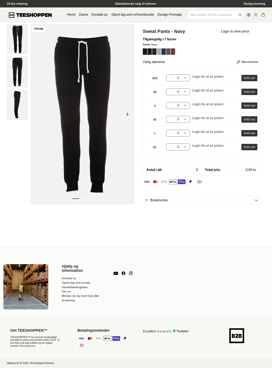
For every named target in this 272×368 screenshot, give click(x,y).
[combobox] (212, 15)
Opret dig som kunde (76, 282)
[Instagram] (131, 273)
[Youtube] (115, 273)
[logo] (30, 14)
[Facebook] (123, 273)
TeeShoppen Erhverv (42, 363)
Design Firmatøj (169, 14)
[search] (240, 15)
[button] (17, 39)
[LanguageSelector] (248, 15)
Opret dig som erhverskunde (133, 14)
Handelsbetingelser (75, 287)
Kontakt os (100, 14)
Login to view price (235, 31)
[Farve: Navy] (145, 51)
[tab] (75, 198)
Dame (83, 14)
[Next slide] (127, 114)
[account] (256, 15)
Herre (71, 14)
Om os (66, 291)
